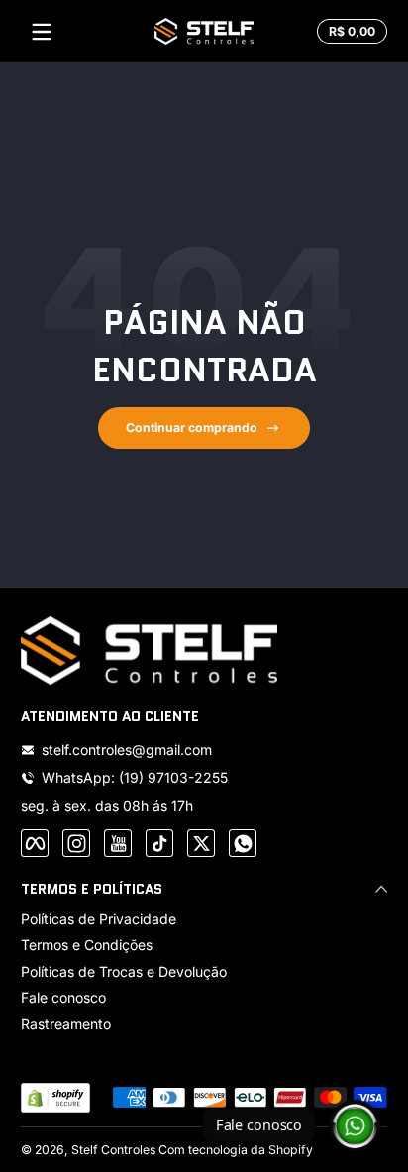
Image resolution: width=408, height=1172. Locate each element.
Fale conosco (63, 997)
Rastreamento (66, 1023)
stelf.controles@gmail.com (127, 749)
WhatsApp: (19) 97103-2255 (135, 777)
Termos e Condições (87, 944)
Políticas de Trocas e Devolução (124, 971)
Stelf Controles (113, 1149)
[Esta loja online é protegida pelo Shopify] (55, 1098)
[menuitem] (204, 919)
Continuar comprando (191, 427)
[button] (349, 31)
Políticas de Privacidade (98, 918)
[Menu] (41, 32)
